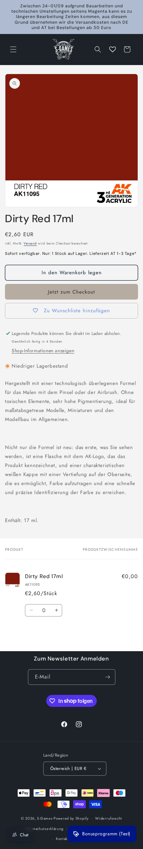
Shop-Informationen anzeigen (43, 350)
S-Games (44, 818)
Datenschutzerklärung (44, 828)
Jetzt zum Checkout (71, 292)
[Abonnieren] (107, 677)
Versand (30, 243)
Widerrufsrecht (108, 818)
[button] (13, 49)
